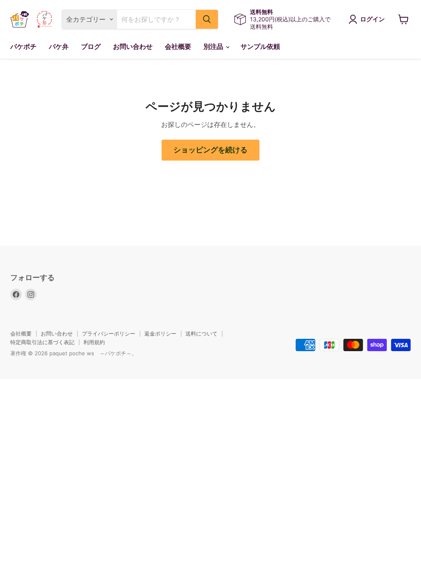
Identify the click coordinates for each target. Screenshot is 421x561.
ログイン (372, 19)
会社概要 (178, 47)
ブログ (91, 47)
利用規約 (94, 342)
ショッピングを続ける (210, 149)
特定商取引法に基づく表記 (42, 342)
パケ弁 (59, 47)
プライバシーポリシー (108, 333)
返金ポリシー (160, 333)
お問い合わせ (133, 47)
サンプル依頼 (260, 47)
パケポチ (23, 47)
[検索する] (207, 19)
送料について (201, 333)
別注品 (214, 47)
